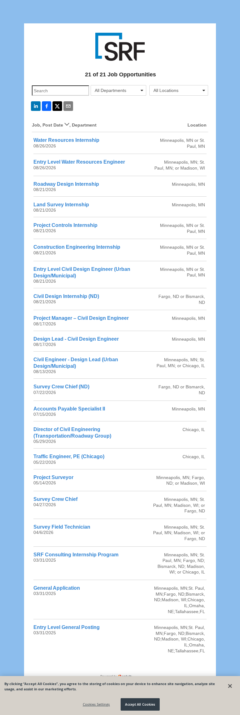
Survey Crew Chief (55, 499)
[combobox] (118, 90)
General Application (56, 588)
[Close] (230, 686)
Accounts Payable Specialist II (69, 408)
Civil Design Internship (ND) (66, 296)
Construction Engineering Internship (76, 247)
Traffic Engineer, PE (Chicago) (68, 456)
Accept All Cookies (140, 704)
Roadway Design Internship (66, 184)
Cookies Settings (96, 704)
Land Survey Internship (61, 204)
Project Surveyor (53, 477)
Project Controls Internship (65, 225)
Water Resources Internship (66, 140)
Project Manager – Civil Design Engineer (81, 318)
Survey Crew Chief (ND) (61, 386)
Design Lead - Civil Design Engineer (76, 339)
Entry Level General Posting (66, 627)
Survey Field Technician (61, 527)
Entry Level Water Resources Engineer (79, 162)
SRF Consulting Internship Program (75, 554)
